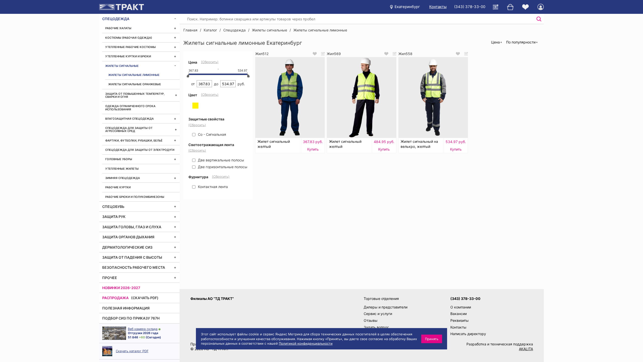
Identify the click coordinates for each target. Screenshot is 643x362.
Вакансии (458, 313)
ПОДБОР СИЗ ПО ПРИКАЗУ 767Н (130, 318)
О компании (460, 307)
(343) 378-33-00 (469, 6)
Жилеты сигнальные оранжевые (134, 84)
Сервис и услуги (378, 313)
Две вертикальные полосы (220, 160)
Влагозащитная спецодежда (129, 118)
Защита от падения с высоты (132, 257)
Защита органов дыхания (128, 237)
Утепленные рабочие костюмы (130, 47)
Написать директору (468, 334)
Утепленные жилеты (122, 168)
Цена (495, 42)
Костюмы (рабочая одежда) (128, 37)
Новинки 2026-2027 (121, 288)
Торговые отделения (381, 298)
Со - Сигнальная (211, 134)
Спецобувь (113, 206)
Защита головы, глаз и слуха (131, 227)
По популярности (520, 42)
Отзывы (371, 320)
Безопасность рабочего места (133, 267)
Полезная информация (126, 308)
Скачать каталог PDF (132, 351)
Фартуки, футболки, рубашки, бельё (134, 140)
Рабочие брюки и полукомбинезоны (134, 197)
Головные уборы (118, 159)
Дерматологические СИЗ (127, 247)
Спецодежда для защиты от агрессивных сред (128, 129)
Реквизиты (459, 320)
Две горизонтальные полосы (222, 167)
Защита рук (114, 216)
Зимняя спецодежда (122, 178)
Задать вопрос (376, 327)
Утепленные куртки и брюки (128, 56)
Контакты (438, 6)
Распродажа (115, 298)
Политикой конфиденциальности (306, 343)
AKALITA (526, 349)
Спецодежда (115, 19)
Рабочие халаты (118, 28)
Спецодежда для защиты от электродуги (139, 150)
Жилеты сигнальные (122, 66)
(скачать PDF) (144, 298)
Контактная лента (212, 187)
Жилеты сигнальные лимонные (133, 75)
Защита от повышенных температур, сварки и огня (135, 95)
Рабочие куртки (118, 187)
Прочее (109, 278)
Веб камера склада (142, 329)
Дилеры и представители (385, 307)
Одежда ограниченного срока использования (130, 107)
